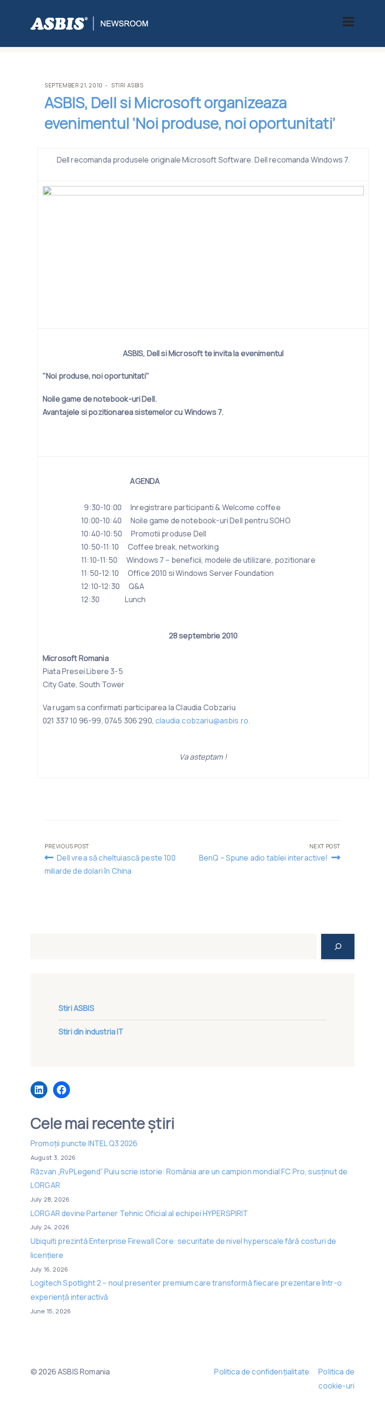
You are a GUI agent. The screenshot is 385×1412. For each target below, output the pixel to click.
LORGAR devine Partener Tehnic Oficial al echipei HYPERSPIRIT (139, 1213)
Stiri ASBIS (127, 85)
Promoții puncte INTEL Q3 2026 (84, 1143)
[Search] (337, 946)
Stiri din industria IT (91, 1031)
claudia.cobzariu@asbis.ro (201, 720)
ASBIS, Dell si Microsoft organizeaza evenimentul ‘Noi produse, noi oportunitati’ (190, 113)
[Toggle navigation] (348, 21)
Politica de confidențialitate (261, 1371)
